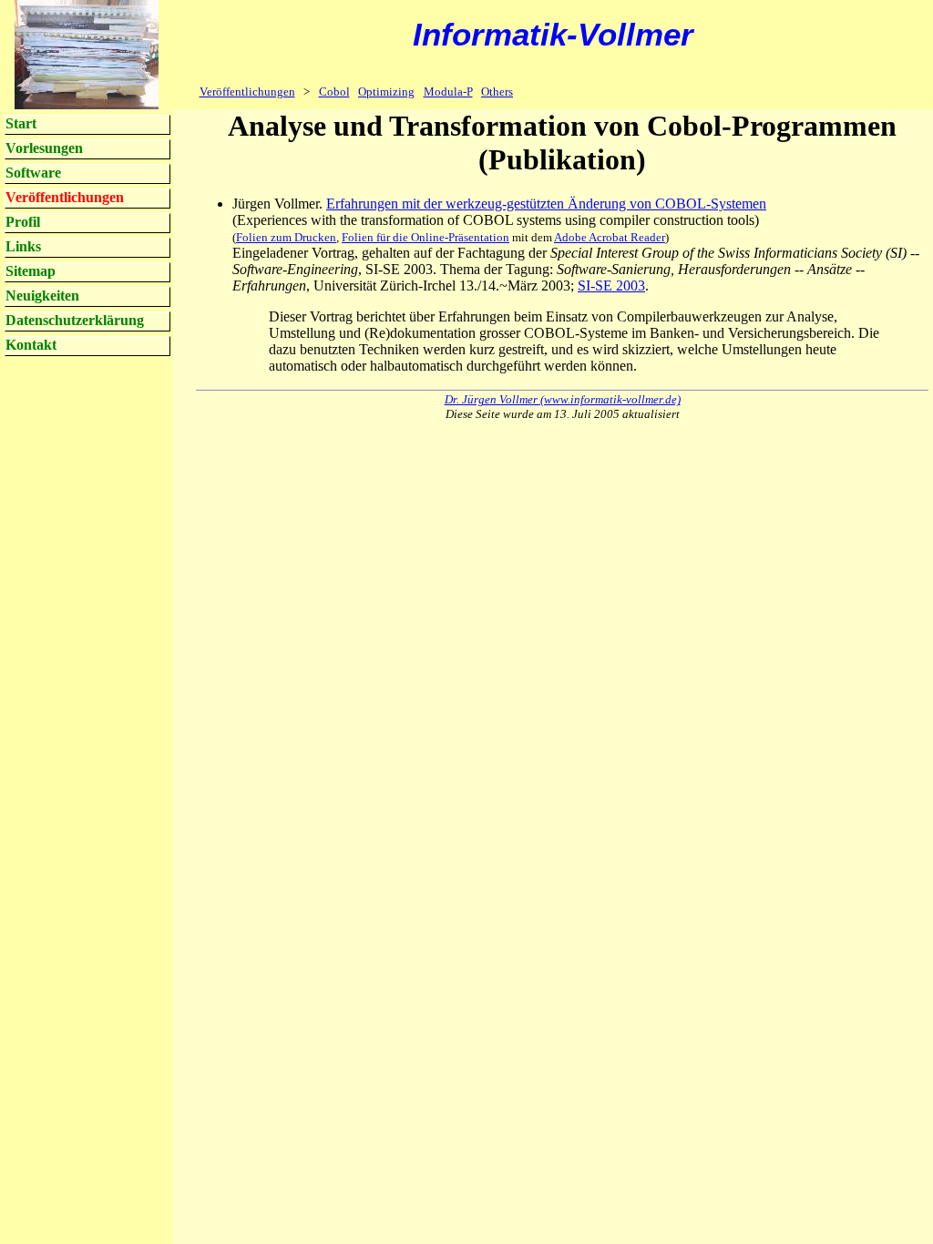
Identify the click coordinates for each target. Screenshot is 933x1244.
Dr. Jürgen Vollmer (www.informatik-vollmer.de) (563, 399)
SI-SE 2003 (611, 285)
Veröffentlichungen (247, 91)
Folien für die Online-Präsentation (425, 237)
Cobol (334, 91)
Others (497, 91)
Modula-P (448, 91)
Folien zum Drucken (286, 237)
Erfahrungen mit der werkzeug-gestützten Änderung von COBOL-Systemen (546, 203)
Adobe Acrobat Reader (609, 237)
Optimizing (386, 91)
